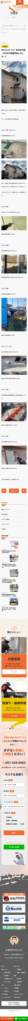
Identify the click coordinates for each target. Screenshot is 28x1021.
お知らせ (6, 991)
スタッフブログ (5, 524)
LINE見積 (16, 991)
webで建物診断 (8, 1019)
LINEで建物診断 (22, 1019)
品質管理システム (8, 978)
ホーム (2, 966)
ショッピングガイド (6, 997)
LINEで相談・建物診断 (14, 847)
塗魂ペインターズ (5, 509)
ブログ (5, 988)
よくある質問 (4, 994)
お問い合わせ (20, 3)
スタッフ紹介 (7, 982)
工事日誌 (3, 529)
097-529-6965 (15, 762)
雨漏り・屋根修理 (21, 972)
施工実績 (19, 978)
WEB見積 (16, 988)
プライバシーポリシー (19, 994)
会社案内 (6, 975)
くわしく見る (14, 672)
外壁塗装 (19, 969)
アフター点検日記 (5, 519)
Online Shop (17, 997)
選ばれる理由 (7, 972)
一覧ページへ (14, 490)
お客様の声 (19, 982)
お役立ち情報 (4, 514)
